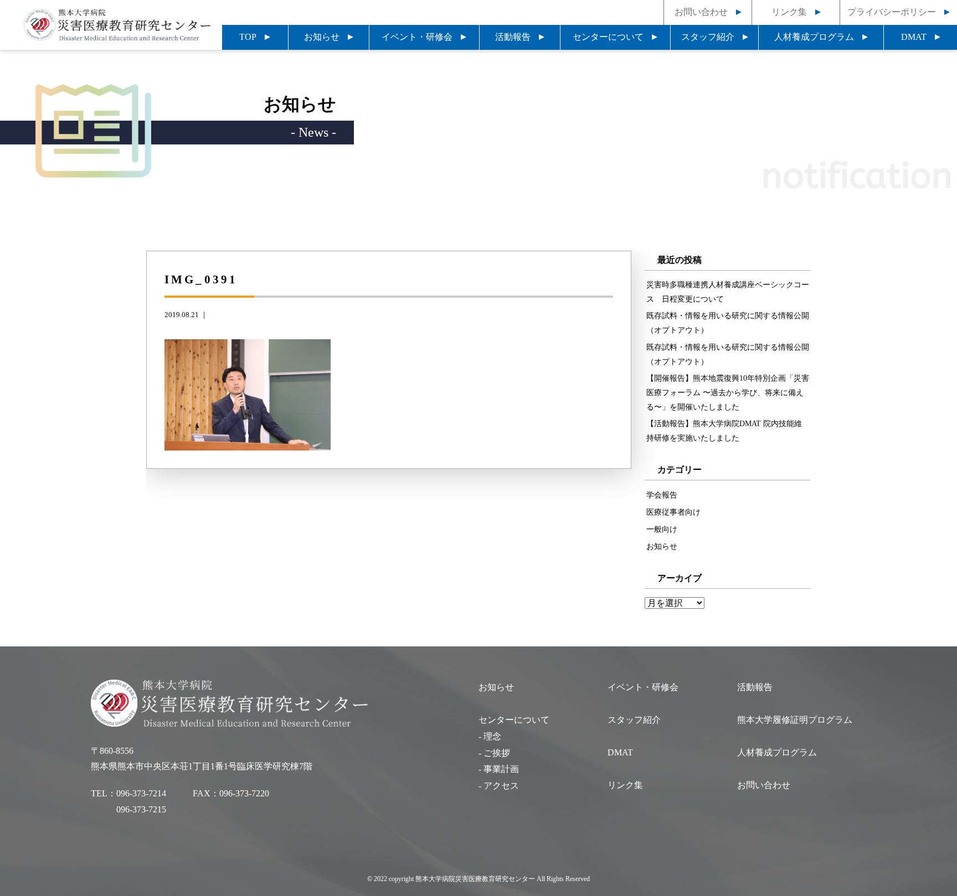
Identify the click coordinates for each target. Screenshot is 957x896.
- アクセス (498, 785)
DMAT (914, 37)
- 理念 (489, 736)
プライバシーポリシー (891, 12)
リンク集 (789, 12)
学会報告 (661, 494)
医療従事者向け (673, 511)
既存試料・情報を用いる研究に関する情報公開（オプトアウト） (727, 322)
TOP (247, 37)
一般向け (661, 529)
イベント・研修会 (417, 37)
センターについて (608, 37)
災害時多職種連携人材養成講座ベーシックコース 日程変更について (727, 291)
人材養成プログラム (814, 37)
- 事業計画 (498, 769)
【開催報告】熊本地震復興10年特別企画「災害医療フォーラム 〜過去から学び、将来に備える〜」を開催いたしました (727, 392)
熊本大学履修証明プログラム (794, 719)
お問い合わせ (701, 12)
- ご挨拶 (494, 753)
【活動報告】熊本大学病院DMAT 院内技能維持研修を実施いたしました (724, 430)
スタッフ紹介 (707, 37)
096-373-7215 (141, 809)
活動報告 (513, 37)
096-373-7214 (141, 793)
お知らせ (321, 37)
